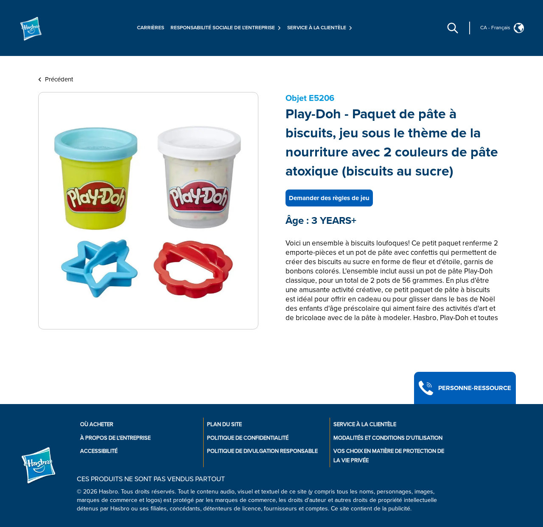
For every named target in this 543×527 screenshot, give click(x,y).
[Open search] (452, 28)
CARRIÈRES (150, 28)
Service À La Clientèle (364, 424)
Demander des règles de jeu (329, 198)
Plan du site (224, 424)
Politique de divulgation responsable (262, 451)
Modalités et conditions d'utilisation (387, 438)
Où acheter (96, 424)
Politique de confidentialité (247, 438)
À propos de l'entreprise (115, 438)
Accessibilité (99, 451)
